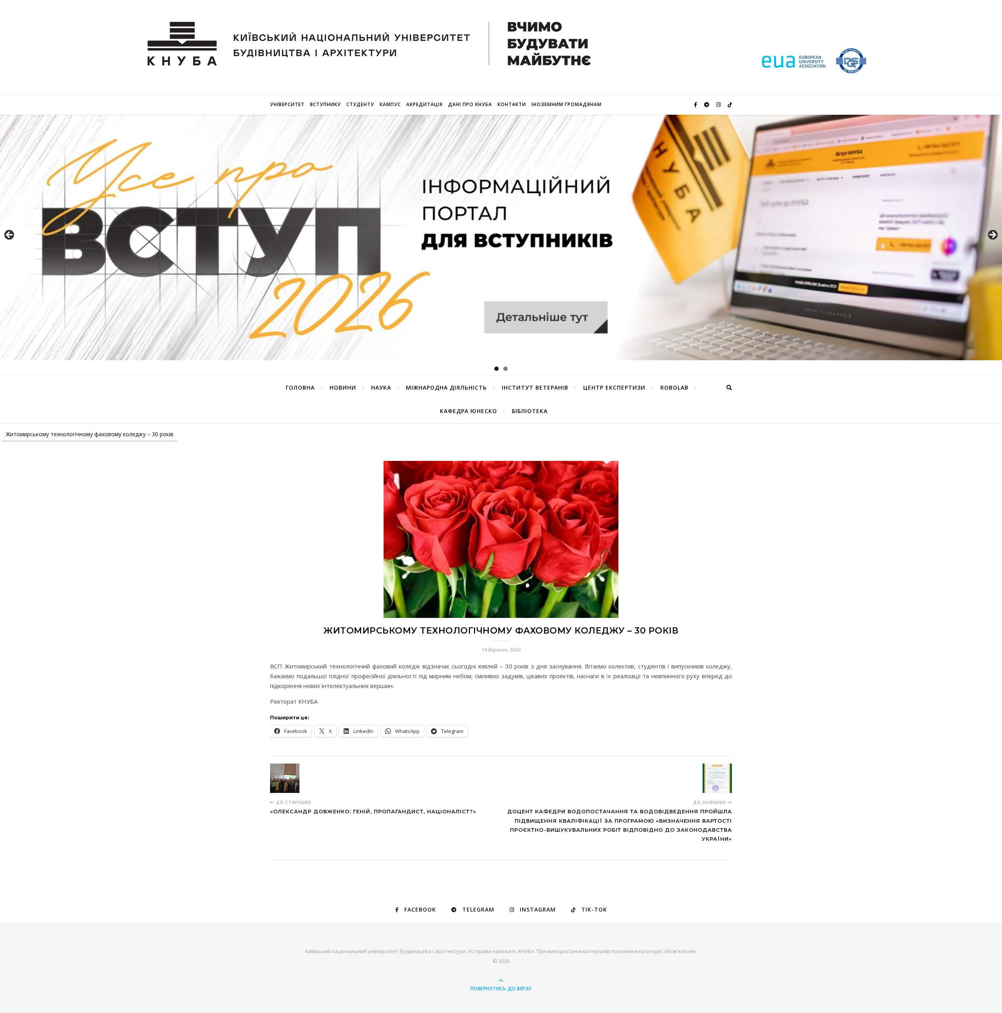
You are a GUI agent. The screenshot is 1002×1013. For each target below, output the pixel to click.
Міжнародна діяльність (446, 387)
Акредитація (424, 104)
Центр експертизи (614, 387)
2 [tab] (505, 369)
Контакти (511, 104)
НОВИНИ (343, 387)
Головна (300, 387)
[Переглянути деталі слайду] (501, 237)
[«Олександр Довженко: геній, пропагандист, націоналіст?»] (284, 778)
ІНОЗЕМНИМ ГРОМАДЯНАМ (567, 104)
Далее (992, 235)
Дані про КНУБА (470, 104)
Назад (10, 235)
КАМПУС (390, 104)
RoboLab (674, 387)
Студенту (360, 104)
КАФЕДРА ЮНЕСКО (468, 411)
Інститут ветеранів (535, 387)
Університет (287, 104)
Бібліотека (530, 411)
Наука (381, 387)
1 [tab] (496, 369)
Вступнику (325, 104)
